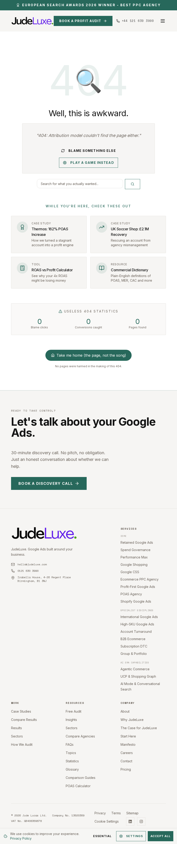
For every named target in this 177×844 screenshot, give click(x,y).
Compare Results (24, 720)
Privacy (100, 813)
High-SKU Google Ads (137, 624)
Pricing (126, 769)
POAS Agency (131, 594)
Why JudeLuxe (132, 720)
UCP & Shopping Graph (138, 676)
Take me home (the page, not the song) (91, 355)
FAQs (70, 744)
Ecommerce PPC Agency (140, 579)
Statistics (72, 761)
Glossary (72, 769)
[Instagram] (141, 821)
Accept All (160, 836)
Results (16, 728)
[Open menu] (163, 21)
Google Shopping (134, 565)
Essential (102, 836)
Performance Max (134, 557)
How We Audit (21, 744)
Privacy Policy (21, 838)
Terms (116, 813)
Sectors (17, 736)
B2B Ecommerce (133, 639)
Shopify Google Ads (136, 601)
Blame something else (92, 151)
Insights (71, 720)
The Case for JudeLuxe (139, 728)
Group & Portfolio (134, 654)
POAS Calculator (78, 786)
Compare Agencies (80, 736)
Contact (126, 761)
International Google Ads (139, 617)
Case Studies (21, 711)
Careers (127, 753)
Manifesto (128, 744)
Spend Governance (135, 550)
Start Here (128, 736)
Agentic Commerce (135, 669)
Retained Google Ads (137, 542)
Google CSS (130, 572)
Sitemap (132, 813)
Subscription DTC (134, 646)
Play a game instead (92, 163)
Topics (71, 753)
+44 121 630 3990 (138, 21)
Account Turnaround (136, 631)
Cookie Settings (106, 821)
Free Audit (73, 711)
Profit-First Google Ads (138, 587)
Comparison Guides (80, 778)
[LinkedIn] (130, 821)
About (125, 711)
